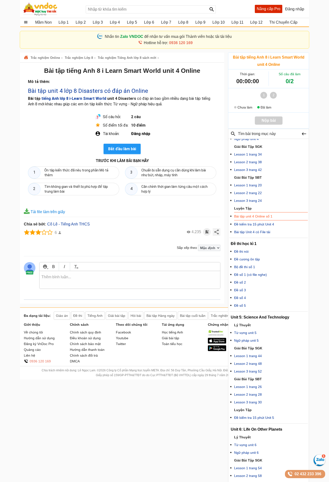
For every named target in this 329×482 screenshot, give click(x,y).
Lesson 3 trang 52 (248, 371)
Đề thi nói (241, 251)
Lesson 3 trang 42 (248, 170)
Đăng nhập (140, 133)
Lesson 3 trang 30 (248, 402)
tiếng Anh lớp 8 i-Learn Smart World (73, 98)
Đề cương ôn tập (247, 259)
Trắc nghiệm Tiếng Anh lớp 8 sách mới (127, 58)
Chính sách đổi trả (84, 355)
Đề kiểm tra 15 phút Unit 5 (254, 418)
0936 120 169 (40, 361)
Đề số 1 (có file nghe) (250, 275)
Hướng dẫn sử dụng (39, 338)
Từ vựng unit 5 (245, 333)
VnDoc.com (27, 57)
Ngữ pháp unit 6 (246, 453)
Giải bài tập (170, 338)
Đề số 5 (240, 305)
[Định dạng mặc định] (75, 266)
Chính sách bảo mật (85, 344)
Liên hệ (29, 355)
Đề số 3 (240, 290)
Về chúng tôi (33, 332)
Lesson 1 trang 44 (248, 356)
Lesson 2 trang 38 (248, 162)
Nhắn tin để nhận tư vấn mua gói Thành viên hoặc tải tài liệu (168, 36)
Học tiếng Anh (172, 332)
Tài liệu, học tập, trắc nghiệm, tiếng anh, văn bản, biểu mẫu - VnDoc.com (52, 9)
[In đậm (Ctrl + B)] (53, 266)
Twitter (121, 344)
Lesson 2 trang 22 (248, 193)
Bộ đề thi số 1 (244, 267)
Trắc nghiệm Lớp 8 (79, 58)
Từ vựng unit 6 (245, 445)
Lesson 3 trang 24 (248, 201)
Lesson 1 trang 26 (248, 387)
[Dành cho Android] (217, 350)
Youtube (122, 338)
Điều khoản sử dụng (85, 338)
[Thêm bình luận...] (129, 280)
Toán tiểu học (172, 344)
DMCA (75, 361)
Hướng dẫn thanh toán (87, 350)
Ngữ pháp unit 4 (246, 139)
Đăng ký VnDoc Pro (39, 344)
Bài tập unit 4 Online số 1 (253, 216)
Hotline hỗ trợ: (168, 43)
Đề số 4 (240, 298)
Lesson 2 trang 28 (248, 394)
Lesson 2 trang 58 (248, 476)
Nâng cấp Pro (268, 9)
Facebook (123, 332)
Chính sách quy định (85, 332)
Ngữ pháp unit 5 (246, 340)
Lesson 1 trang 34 (248, 154)
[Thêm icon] (45, 266)
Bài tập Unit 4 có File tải (252, 232)
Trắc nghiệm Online (45, 58)
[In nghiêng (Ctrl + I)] (64, 266)
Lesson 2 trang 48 (248, 364)
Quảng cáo (32, 350)
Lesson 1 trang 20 (248, 185)
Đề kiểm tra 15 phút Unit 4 (254, 224)
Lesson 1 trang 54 (248, 468)
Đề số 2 (240, 282)
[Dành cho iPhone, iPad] (217, 342)
